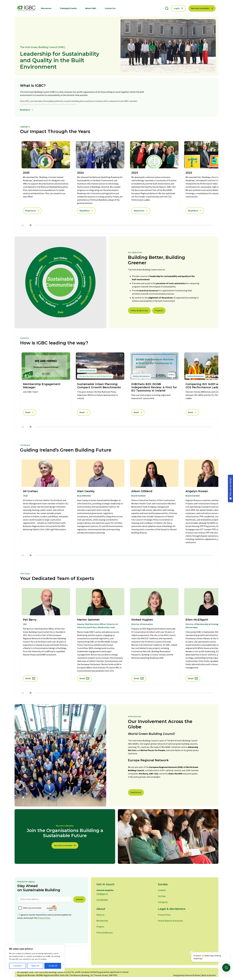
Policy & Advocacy (139, 310)
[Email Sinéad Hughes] (154, 636)
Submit (79, 899)
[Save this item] (67, 144)
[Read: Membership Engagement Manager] (45, 384)
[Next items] (30, 225)
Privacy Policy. (43, 918)
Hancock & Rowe (192, 975)
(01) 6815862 (102, 899)
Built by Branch (209, 975)
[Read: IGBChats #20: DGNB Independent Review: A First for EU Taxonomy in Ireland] (154, 384)
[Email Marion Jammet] (100, 636)
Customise (17, 965)
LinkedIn (162, 890)
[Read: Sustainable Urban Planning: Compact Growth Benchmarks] (100, 384)
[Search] (166, 8)
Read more (136, 792)
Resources (46, 8)
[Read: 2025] (45, 178)
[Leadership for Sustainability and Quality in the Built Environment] (26, 8)
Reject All (35, 965)
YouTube (162, 896)
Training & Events (68, 8)
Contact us (110, 8)
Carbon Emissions (86, 370)
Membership (102, 920)
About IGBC (90, 8)
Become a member (200, 8)
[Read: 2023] (154, 178)
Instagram (163, 902)
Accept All (53, 965)
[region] (35, 958)
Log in (177, 8)
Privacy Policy (164, 914)
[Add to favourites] (67, 355)
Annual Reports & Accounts (170, 920)
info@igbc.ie (102, 894)
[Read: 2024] (100, 178)
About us (100, 914)
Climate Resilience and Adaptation (95, 376)
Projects (159, 310)
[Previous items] (23, 225)
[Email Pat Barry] (45, 636)
